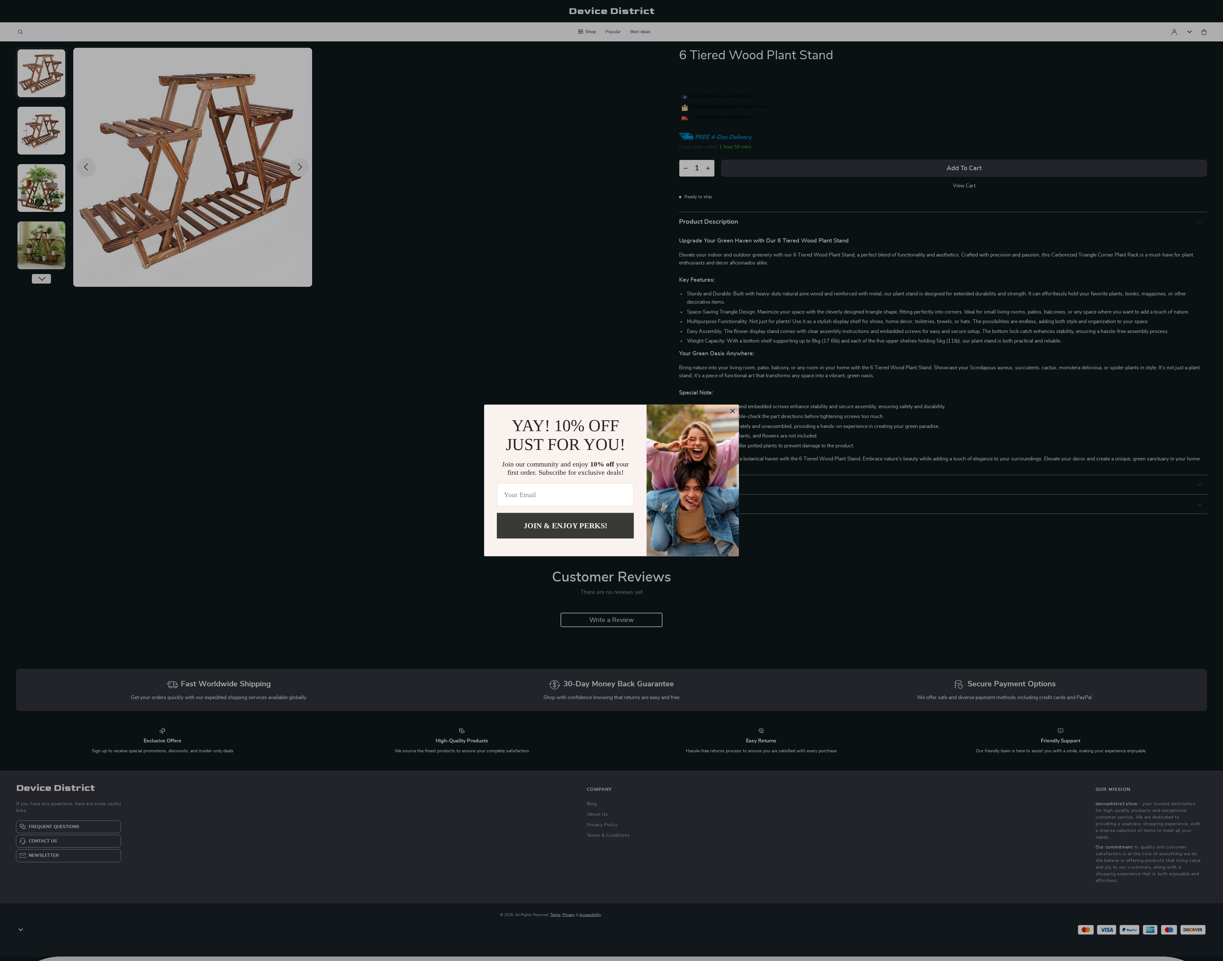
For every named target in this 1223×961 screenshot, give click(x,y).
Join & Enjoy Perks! (565, 526)
